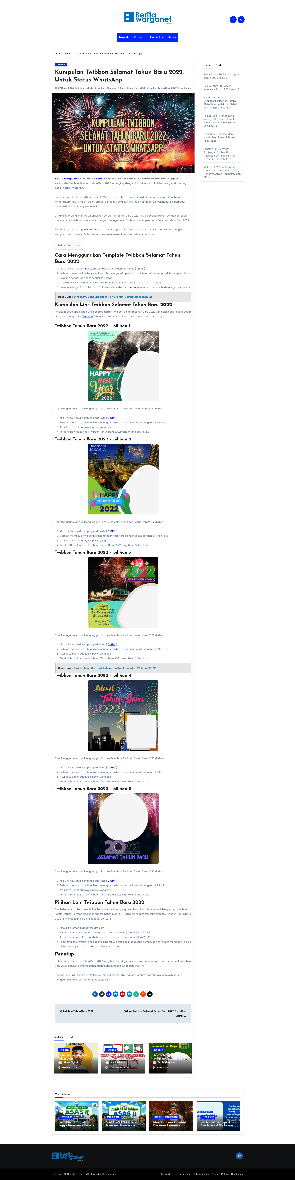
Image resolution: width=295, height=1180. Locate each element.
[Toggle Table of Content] (76, 245)
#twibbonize (184, 88)
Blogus (94, 1174)
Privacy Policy (220, 1174)
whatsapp (132, 287)
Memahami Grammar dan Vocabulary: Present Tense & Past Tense (220, 137)
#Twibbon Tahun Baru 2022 (162, 88)
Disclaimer (237, 1174)
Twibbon (60, 64)
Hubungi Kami (201, 1174)
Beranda (124, 37)
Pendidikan (157, 37)
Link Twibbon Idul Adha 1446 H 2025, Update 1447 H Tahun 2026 (169, 1059)
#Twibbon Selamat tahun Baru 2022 (126, 88)
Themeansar (109, 1174)
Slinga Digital (70, 1062)
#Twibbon (99, 88)
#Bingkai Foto (85, 88)
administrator (118, 1062)
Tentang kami (182, 1174)
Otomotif (140, 37)
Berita (172, 37)
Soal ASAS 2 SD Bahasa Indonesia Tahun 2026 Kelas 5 (122, 1125)
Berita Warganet (95, 268)
